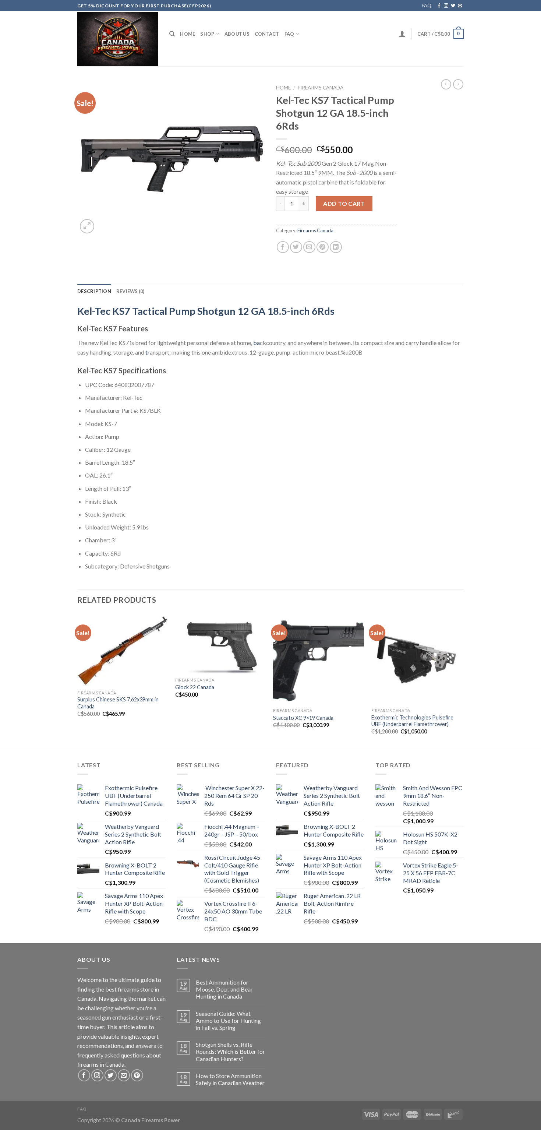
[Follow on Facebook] (439, 5)
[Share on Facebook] (283, 247)
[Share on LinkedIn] (336, 247)
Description (94, 291)
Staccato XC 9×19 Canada (303, 718)
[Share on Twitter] (296, 247)
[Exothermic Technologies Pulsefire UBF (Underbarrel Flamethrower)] (416, 658)
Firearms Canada (320, 88)
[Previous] (77, 680)
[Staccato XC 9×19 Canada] (318, 658)
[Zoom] (87, 226)
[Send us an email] (460, 5)
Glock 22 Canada (194, 687)
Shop (207, 34)
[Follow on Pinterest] (137, 1075)
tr (147, 352)
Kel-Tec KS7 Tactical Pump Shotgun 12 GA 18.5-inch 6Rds (206, 311)
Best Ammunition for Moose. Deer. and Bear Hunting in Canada (224, 989)
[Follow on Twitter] (453, 5)
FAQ (426, 5)
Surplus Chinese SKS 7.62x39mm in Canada (118, 703)
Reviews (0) (130, 291)
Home (187, 34)
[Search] (172, 34)
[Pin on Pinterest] (323, 247)
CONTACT (267, 34)
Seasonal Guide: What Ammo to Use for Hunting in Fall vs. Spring (228, 1020)
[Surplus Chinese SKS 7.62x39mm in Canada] (122, 649)
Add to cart (344, 203)
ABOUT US (237, 34)
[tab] (94, 291)
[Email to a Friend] (309, 247)
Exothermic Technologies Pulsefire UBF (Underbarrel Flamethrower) (412, 721)
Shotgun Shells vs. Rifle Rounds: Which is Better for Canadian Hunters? (230, 1051)
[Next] (461, 680)
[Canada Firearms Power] (117, 39)
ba (256, 342)
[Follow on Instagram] (446, 5)
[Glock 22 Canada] (220, 643)
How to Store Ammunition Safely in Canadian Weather (230, 1079)
